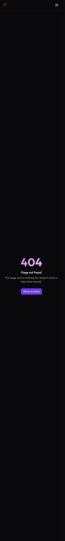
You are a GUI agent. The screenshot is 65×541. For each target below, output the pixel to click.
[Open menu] (56, 5)
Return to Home (31, 291)
